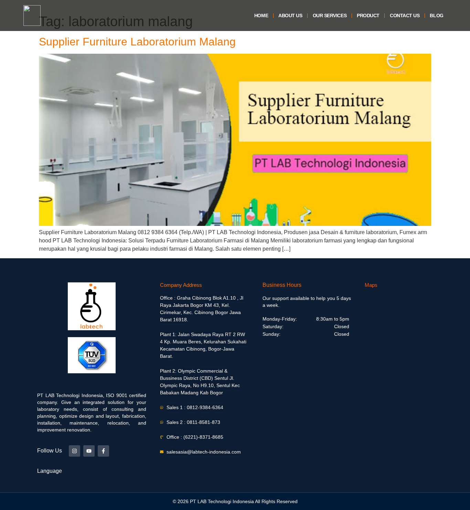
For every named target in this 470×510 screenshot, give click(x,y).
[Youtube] (89, 451)
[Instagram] (74, 451)
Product (368, 15)
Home (261, 15)
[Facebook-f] (103, 451)
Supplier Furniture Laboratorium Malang (137, 41)
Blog (436, 15)
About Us (290, 15)
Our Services (330, 15)
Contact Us (405, 15)
